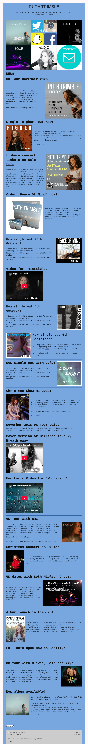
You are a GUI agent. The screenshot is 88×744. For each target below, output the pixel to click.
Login (77, 732)
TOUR (15, 428)
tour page (52, 541)
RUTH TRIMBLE (44, 6)
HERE (42, 144)
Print (12, 732)
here (10, 164)
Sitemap (21, 732)
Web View (76, 734)
